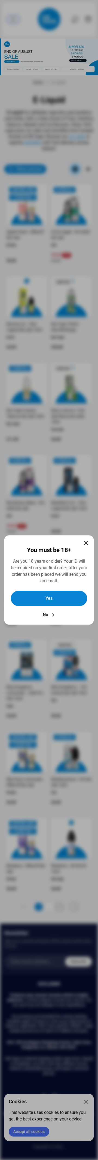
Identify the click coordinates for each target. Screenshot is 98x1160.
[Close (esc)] (86, 543)
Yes (49, 598)
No (45, 614)
